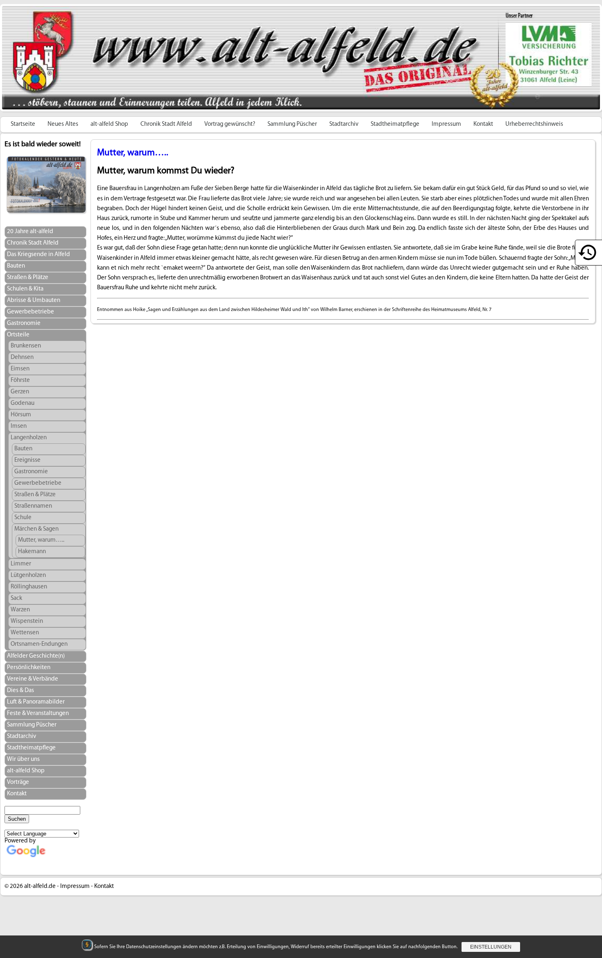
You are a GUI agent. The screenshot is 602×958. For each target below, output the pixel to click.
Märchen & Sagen (36, 529)
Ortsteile (18, 335)
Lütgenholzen (28, 575)
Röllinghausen (29, 587)
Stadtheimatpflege (395, 124)
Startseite (23, 124)
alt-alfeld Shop (109, 124)
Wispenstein (27, 621)
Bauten (16, 266)
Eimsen (20, 369)
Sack (16, 598)
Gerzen (20, 392)
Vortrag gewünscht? (229, 124)
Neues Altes (63, 124)
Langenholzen (29, 438)
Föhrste (20, 380)
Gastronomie (24, 323)
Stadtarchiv (343, 124)
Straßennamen (33, 506)
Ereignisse (27, 460)
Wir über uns (23, 759)
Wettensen (25, 633)
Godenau (22, 403)
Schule (23, 518)
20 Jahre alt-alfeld (30, 232)
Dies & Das (20, 691)
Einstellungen (490, 947)
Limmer (21, 564)
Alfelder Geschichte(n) (36, 656)
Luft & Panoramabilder (36, 702)
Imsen (19, 426)
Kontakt (483, 124)
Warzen (20, 610)
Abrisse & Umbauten (33, 300)
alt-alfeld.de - (41, 886)
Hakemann (32, 552)
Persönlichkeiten (28, 668)
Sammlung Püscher (292, 124)
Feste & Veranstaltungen (38, 714)
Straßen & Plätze (27, 278)
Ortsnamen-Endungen (39, 644)
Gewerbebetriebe (30, 312)
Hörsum (21, 415)
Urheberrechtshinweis (534, 124)
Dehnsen (22, 357)
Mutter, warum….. (41, 540)
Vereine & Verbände (32, 679)
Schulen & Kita (25, 289)
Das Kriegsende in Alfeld (38, 255)
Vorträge (18, 782)
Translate (59, 863)
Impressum (446, 124)
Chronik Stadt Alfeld (166, 124)
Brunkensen (26, 346)
